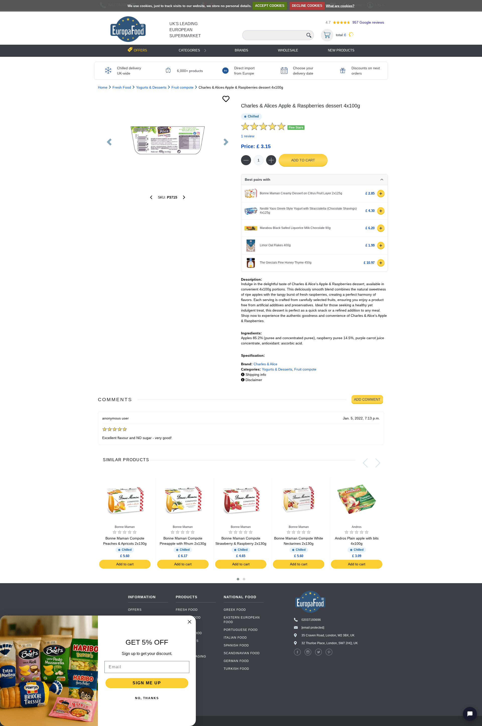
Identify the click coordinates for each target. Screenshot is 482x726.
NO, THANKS (147, 698)
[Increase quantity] (271, 160)
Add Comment (367, 399)
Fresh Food (187, 610)
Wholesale (288, 50)
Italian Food (235, 637)
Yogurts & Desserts (277, 369)
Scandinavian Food (242, 653)
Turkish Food (236, 669)
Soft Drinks (187, 641)
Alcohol (184, 648)
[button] (238, 579)
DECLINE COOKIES (307, 6)
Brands (241, 50)
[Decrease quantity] (246, 160)
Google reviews (368, 22)
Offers (135, 610)
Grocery (184, 625)
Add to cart (303, 160)
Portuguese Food (241, 630)
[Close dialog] (189, 622)
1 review (247, 136)
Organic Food (189, 633)
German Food (236, 661)
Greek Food (235, 610)
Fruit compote (305, 369)
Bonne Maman (125, 527)
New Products (341, 50)
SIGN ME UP (147, 683)
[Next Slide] (378, 463)
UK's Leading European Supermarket (185, 30)
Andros (357, 527)
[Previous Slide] (365, 463)
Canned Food (188, 617)
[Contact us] (470, 714)
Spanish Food (236, 645)
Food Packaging (191, 656)
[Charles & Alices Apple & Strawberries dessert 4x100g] (184, 197)
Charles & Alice (265, 364)
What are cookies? (340, 6)
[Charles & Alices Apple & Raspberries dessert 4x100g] (167, 140)
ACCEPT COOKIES (269, 6)
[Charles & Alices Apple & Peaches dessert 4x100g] (151, 197)
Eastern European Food (242, 620)
